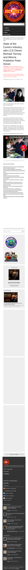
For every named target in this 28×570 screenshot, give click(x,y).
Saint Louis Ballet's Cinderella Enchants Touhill (12, 169)
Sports (8, 541)
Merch (6, 32)
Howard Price (9, 469)
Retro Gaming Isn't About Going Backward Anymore (15, 514)
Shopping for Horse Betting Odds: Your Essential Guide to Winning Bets (15, 538)
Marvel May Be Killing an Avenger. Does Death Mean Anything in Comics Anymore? (13, 167)
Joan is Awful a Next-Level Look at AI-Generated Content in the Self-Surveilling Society (12, 190)
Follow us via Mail (8, 498)
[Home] (14, 11)
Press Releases (11, 548)
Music (16, 531)
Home (4, 37)
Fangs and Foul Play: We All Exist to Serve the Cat (13, 192)
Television (8, 510)
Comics (7, 37)
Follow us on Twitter (9, 493)
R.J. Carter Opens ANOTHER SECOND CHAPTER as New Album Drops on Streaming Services (13, 304)
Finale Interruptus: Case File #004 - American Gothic (14, 520)
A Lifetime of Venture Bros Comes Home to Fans (12, 182)
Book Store (7, 34)
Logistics (6, 28)
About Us (7, 471)
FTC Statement (6, 473)
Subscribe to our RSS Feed (10, 488)
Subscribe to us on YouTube (10, 490)
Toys (8, 548)
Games (8, 517)
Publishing (7, 30)
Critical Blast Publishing (11, 531)
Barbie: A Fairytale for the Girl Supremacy (11, 175)
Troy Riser (17, 568)
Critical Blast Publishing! (13, 480)
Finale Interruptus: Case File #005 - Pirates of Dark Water (14, 507)
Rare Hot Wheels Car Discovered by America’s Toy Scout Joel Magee (14, 545)
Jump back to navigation (14, 454)
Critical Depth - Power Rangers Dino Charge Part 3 (14, 558)
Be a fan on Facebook (9, 495)
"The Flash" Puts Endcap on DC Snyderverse (12, 188)
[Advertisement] (14, 215)
